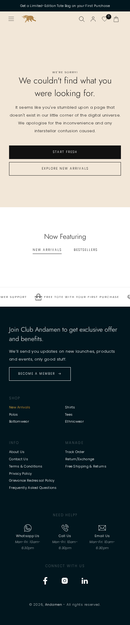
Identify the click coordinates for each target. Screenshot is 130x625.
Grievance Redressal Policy (32, 480)
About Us (16, 451)
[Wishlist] (105, 19)
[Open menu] (11, 19)
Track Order (74, 451)
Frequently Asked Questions (33, 487)
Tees (69, 414)
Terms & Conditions (25, 466)
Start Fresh (65, 152)
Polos (13, 414)
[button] (116, 19)
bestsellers (86, 250)
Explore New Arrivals (65, 168)
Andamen (53, 604)
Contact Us (18, 459)
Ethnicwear (74, 421)
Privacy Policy (20, 473)
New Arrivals (20, 407)
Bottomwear (19, 421)
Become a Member (36, 373)
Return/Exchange (79, 459)
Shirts (70, 407)
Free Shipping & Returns (85, 466)
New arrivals (47, 250)
